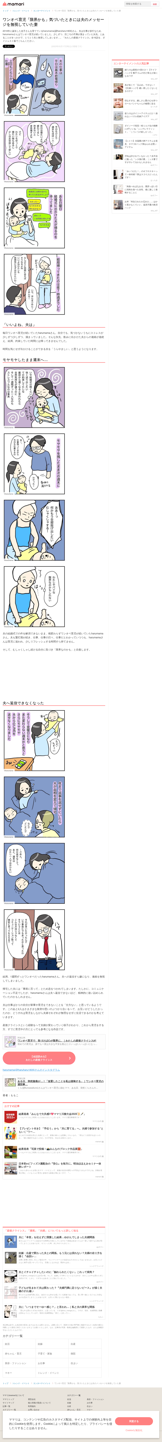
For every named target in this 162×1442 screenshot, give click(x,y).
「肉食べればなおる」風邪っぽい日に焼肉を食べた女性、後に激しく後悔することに (141, 189)
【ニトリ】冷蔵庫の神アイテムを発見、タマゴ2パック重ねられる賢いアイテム (141, 143)
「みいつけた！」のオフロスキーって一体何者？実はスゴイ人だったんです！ (141, 174)
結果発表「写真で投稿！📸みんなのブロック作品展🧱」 (51, 1149)
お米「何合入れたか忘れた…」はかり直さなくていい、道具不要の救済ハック (141, 204)
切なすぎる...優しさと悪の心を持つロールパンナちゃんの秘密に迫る (141, 102)
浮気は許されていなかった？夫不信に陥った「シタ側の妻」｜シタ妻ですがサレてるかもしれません (141, 159)
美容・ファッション (95, 1399)
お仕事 (90, 1402)
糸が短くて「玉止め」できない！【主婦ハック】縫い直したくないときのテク (141, 87)
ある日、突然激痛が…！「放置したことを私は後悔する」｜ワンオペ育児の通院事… (61, 1082)
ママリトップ (8, 1399)
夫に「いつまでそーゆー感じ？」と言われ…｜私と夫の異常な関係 (57, 1307)
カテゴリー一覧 (9, 1409)
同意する (134, 1421)
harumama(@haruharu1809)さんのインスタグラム (31, 1070)
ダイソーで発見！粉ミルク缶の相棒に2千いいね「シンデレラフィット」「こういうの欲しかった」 (141, 128)
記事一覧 (6, 1406)
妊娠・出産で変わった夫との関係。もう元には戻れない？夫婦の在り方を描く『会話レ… (60, 1254)
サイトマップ (8, 1402)
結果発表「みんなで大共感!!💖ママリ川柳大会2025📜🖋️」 (52, 1114)
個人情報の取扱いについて (39, 1402)
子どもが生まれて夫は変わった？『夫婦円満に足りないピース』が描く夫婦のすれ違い (60, 1289)
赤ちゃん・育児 (74, 1409)
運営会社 (32, 1399)
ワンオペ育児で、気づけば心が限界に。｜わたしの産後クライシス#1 (57, 1040)
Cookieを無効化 (134, 1430)
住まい (90, 1406)
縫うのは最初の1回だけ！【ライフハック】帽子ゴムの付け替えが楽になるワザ (141, 72)
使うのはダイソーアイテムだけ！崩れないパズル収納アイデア (141, 115)
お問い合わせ (33, 1409)
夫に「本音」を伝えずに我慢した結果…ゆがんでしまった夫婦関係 (57, 1237)
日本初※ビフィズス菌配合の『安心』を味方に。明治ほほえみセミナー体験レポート (60, 1165)
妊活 (69, 1399)
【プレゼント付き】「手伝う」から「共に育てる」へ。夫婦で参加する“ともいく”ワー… (61, 1130)
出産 (69, 1406)
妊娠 (69, 1402)
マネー (90, 1409)
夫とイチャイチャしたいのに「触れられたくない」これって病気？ (57, 1272)
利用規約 (32, 1406)
